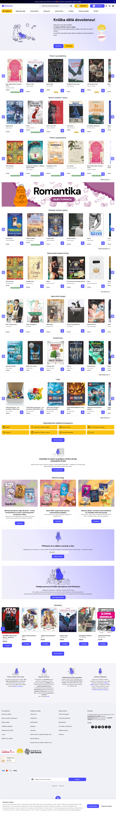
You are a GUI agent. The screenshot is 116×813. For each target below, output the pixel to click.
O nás (3, 734)
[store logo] (7, 6)
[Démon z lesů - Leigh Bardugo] (68, 620)
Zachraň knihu (59, 11)
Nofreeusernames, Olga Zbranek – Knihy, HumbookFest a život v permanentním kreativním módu (20, 513)
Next (113, 629)
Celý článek (20, 523)
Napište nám (61, 785)
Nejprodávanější (20, 11)
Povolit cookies (93, 806)
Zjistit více (78, 810)
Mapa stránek (54, 785)
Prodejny (71, 11)
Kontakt (96, 11)
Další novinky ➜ (105, 179)
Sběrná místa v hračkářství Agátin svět (40, 734)
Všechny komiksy (58, 653)
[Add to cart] (21, 90)
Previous (3, 629)
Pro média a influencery (65, 726)
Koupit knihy (58, 46)
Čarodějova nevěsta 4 (85, 635)
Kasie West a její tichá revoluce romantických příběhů (58, 512)
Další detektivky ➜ (104, 375)
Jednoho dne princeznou (29, 635)
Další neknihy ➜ (105, 418)
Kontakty (61, 734)
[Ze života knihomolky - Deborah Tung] (106, 620)
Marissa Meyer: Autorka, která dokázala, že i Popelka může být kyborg (96, 512)
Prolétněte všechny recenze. (100, 689)
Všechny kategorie (58, 440)
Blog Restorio (62, 722)
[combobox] (56, 6)
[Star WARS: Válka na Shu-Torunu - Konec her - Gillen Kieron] (10, 620)
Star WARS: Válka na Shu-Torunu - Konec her (10, 636)
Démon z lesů (64, 635)
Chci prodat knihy (58, 470)
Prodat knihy (69, 46)
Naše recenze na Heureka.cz (9, 718)
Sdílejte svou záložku (7, 738)
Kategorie (8, 11)
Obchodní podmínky (64, 718)
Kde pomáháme (34, 738)
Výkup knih (46, 11)
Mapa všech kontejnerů (58, 597)
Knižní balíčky (34, 722)
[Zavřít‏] (114, 1)
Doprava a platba (84, 11)
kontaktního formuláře (94, 716)
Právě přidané (34, 11)
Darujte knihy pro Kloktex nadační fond (41, 742)
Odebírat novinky (58, 556)
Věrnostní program (64, 714)
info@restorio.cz (92, 718)
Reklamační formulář (7, 730)
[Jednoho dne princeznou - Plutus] (29, 620)
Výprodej (32, 730)
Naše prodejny (6, 722)
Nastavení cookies (106, 806)
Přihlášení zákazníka (7, 726)
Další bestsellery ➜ (104, 248)
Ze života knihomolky (104, 635)
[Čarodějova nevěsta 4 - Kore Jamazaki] (87, 620)
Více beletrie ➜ (105, 291)
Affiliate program (63, 730)
